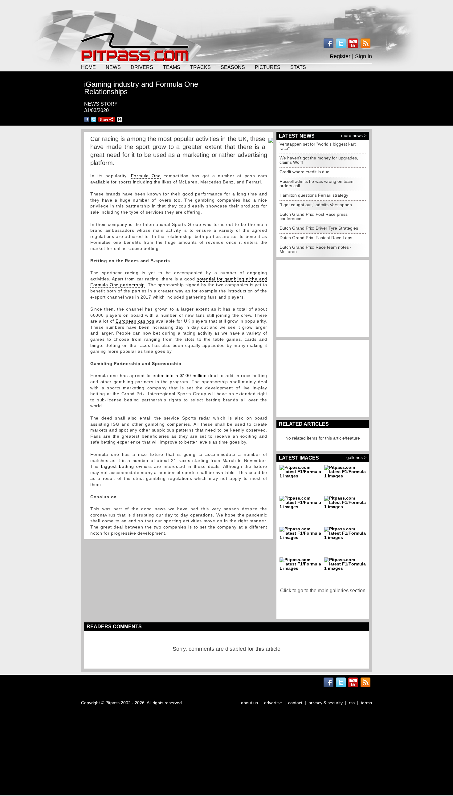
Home (88, 67)
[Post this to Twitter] (93, 119)
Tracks (200, 67)
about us (249, 702)
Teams (171, 67)
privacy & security (325, 702)
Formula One (146, 175)
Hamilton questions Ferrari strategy (314, 195)
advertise (273, 702)
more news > (353, 135)
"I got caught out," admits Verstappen (316, 204)
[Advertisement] (226, 15)
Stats (298, 67)
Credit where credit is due (304, 171)
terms (366, 702)
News (113, 67)
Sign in (363, 56)
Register (340, 56)
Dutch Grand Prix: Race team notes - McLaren (316, 249)
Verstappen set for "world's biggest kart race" (318, 146)
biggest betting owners (126, 466)
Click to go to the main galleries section (322, 590)
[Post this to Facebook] (86, 119)
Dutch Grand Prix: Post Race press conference (314, 216)
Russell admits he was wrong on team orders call (316, 183)
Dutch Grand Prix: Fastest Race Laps (316, 237)
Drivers (142, 67)
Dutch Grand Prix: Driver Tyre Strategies (319, 228)
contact (295, 702)
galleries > (356, 457)
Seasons (233, 67)
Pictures (267, 67)
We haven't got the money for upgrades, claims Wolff (319, 160)
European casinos (135, 321)
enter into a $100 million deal (185, 375)
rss (352, 702)
